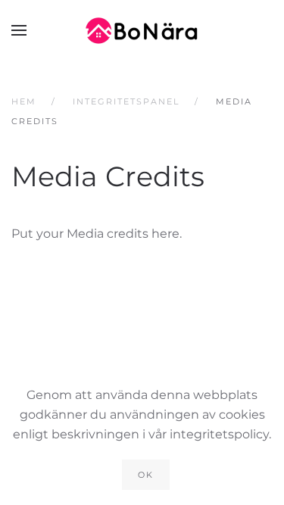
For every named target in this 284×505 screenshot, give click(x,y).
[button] (19, 30)
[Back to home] (142, 30)
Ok (146, 474)
